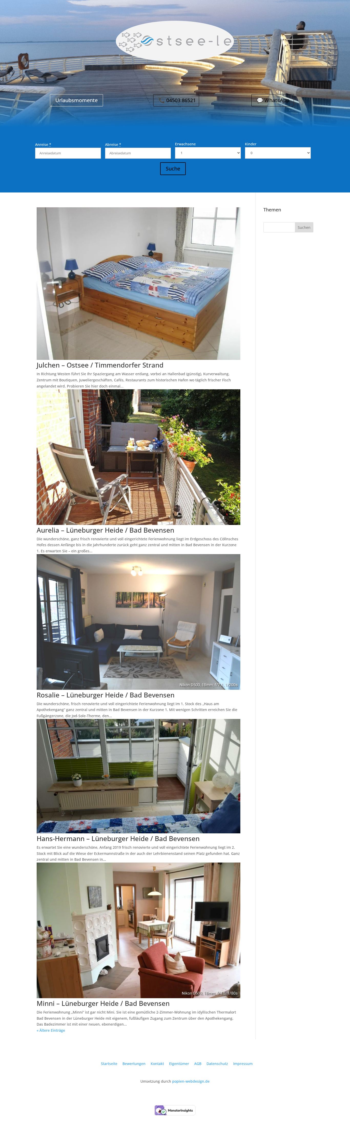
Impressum (243, 1063)
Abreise (113, 144)
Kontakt (157, 1063)
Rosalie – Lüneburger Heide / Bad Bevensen (105, 694)
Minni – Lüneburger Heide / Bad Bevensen (103, 1003)
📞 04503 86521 (177, 100)
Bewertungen (134, 1063)
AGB (197, 1063)
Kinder (250, 144)
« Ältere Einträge (51, 1030)
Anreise (43, 144)
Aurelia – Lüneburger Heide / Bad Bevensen (105, 530)
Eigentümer (179, 1063)
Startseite (109, 1063)
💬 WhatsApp (273, 100)
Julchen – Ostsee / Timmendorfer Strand (100, 365)
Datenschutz (217, 1063)
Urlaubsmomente (76, 100)
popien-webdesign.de (191, 1081)
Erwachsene (185, 144)
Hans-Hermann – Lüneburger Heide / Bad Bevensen (118, 838)
